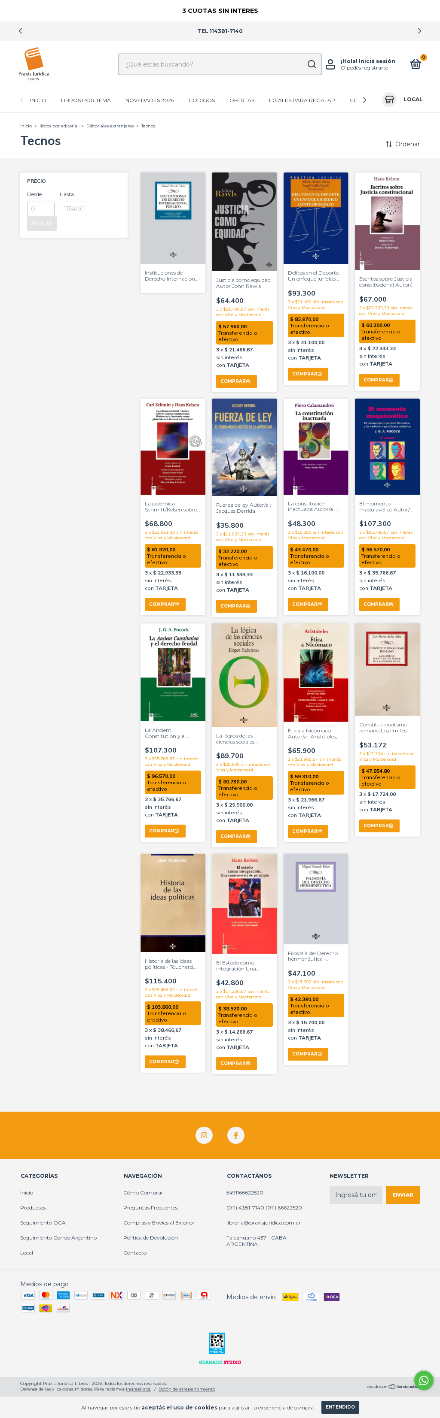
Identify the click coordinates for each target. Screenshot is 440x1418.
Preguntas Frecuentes (150, 1207)
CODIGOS (202, 100)
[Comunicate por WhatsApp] (424, 1380)
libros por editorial (59, 126)
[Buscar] (311, 64)
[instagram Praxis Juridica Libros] (204, 1135)
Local (26, 1252)
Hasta (67, 194)
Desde (34, 194)
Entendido (340, 1407)
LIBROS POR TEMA (86, 100)
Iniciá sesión (377, 61)
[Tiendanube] (393, 1387)
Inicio (38, 100)
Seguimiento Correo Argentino (58, 1237)
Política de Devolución (150, 1237)
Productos (33, 1207)
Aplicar (41, 223)
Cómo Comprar (143, 1192)
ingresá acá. (138, 1389)
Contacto (135, 1252)
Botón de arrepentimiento (187, 1389)
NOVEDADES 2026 (149, 100)
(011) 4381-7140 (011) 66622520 (264, 1207)
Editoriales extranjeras (110, 126)
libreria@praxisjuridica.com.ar (263, 1222)
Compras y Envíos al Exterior (159, 1222)
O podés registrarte (364, 67)
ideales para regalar (302, 100)
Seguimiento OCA (43, 1222)
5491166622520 (244, 1192)
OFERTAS (241, 100)
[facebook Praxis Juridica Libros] (235, 1135)
